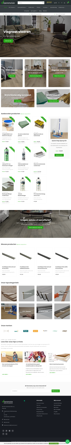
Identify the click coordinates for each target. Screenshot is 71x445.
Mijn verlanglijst (57, 409)
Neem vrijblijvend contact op (35, 227)
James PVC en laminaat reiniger (7, 164)
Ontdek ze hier (9, 40)
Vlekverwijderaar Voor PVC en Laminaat (23, 165)
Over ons (38, 405)
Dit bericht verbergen (54, 443)
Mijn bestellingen (57, 405)
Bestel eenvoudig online (35, 75)
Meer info (12, 75)
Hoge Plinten (39, 286)
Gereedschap (53, 7)
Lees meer (17, 101)
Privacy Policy (39, 409)
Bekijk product (59, 155)
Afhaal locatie (39, 415)
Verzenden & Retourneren (42, 413)
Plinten (38, 7)
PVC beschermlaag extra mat (39, 194)
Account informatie (58, 403)
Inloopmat (26, 10)
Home (5, 7)
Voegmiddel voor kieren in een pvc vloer (7, 135)
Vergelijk (55, 411)
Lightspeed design (49, 441)
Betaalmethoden (40, 411)
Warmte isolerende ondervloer (39, 164)
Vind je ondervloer (53, 101)
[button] (1, 36)
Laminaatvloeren (22, 7)
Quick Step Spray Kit (59, 141)
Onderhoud (61, 7)
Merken (45, 10)
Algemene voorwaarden (42, 407)
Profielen (45, 7)
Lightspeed (43, 441)
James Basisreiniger (22, 194)
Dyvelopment (56, 441)
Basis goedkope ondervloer (7, 194)
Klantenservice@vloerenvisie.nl (10, 425)
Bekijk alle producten (59, 75)
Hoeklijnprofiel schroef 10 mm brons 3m (44, 267)
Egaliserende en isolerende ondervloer (38, 135)
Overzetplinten (22, 286)
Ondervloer (31, 7)
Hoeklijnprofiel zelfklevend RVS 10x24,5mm (24, 268)
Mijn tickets (56, 407)
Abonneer (56, 391)
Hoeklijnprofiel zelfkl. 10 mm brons (61, 267)
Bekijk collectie (25, 113)
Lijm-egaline (34, 10)
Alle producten (57, 413)
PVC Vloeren (12, 7)
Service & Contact (40, 403)
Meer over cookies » (63, 443)
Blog (40, 10)
